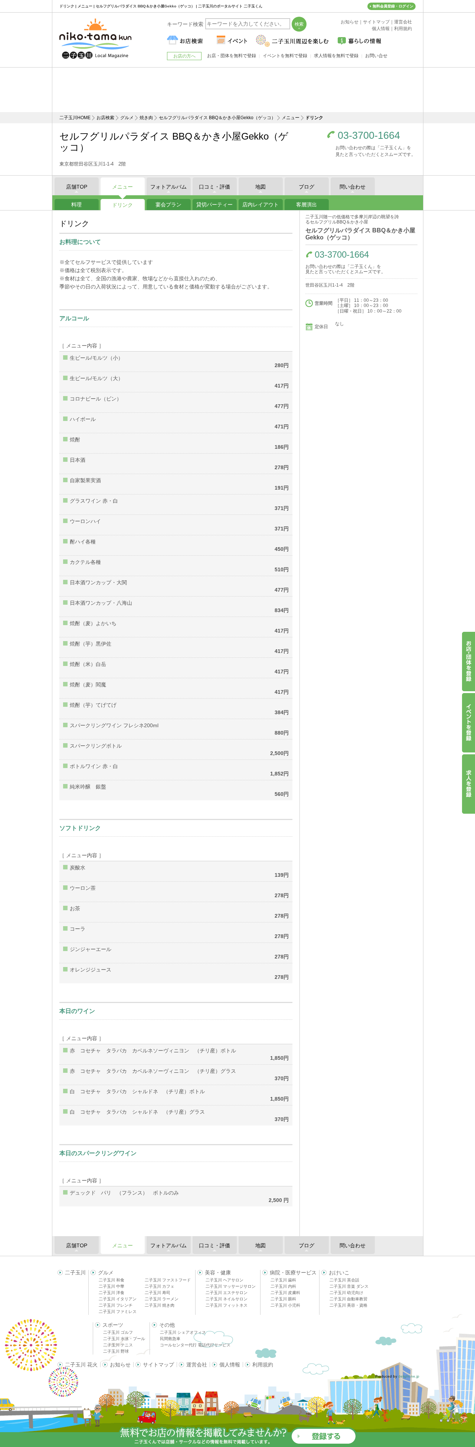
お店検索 (105, 117)
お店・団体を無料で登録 (231, 55)
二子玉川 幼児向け (346, 1292)
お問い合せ (376, 55)
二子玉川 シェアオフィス (183, 1332)
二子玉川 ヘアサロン (224, 1280)
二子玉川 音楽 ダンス (349, 1286)
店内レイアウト (260, 205)
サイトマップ (158, 1365)
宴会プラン (168, 205)
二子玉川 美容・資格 (348, 1305)
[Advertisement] (237, 90)
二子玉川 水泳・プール (124, 1338)
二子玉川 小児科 (285, 1305)
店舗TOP (76, 187)
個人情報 (229, 1365)
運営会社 (196, 1365)
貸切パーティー (214, 205)
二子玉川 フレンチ (115, 1305)
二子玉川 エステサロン (227, 1292)
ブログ (306, 187)
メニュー (290, 117)
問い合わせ (353, 187)
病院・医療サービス (293, 1272)
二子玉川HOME (75, 117)
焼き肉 (146, 117)
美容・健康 (218, 1272)
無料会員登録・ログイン (393, 6)
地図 (260, 187)
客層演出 (306, 205)
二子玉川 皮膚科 (285, 1292)
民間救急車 (170, 1338)
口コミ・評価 (214, 187)
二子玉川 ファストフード (168, 1280)
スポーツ (112, 1325)
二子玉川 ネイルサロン (227, 1299)
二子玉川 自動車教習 (348, 1299)
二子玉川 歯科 (283, 1280)
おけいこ (339, 1272)
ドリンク (122, 205)
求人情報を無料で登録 (336, 55)
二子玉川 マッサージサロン (231, 1286)
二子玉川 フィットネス (227, 1305)
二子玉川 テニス (118, 1345)
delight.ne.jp (408, 1376)
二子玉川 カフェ (159, 1286)
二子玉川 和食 (111, 1280)
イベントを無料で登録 (285, 55)
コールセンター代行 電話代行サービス (195, 1345)
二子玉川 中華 (111, 1286)
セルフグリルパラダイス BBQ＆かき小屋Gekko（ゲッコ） (217, 117)
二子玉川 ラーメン (161, 1299)
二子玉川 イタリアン (118, 1299)
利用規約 (262, 1365)
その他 (167, 1325)
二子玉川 (75, 1272)
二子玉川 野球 (116, 1351)
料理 (76, 205)
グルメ (127, 117)
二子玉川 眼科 (283, 1299)
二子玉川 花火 (81, 1365)
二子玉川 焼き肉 (159, 1305)
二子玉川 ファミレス (118, 1311)
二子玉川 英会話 (344, 1280)
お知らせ (120, 1365)
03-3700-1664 (369, 136)
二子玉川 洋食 (111, 1292)
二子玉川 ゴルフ (118, 1332)
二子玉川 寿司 (157, 1292)
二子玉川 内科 (283, 1286)
